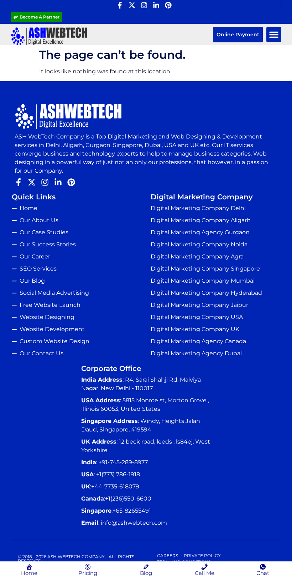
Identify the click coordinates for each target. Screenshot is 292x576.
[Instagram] (144, 5)
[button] (273, 34)
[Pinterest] (168, 5)
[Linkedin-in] (156, 5)
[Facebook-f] (119, 5)
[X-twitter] (132, 5)
